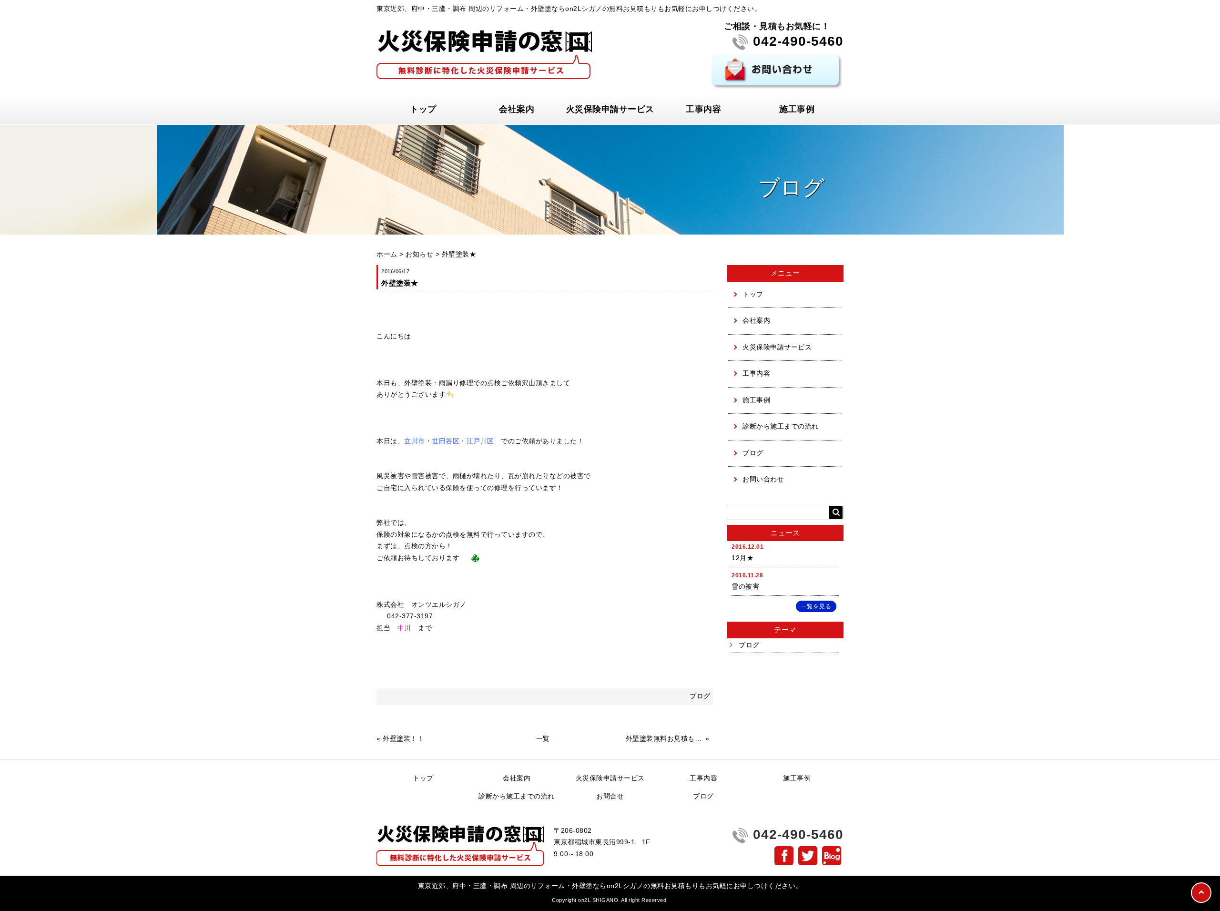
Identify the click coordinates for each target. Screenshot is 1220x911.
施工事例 (796, 109)
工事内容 (703, 109)
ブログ (752, 453)
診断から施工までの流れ (780, 426)
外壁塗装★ (459, 254)
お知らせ (419, 254)
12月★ (742, 558)
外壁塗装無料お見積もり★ (664, 738)
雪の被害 (745, 586)
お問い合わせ (763, 479)
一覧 (543, 738)
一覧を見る (816, 606)
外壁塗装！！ (403, 738)
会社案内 (516, 109)
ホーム (386, 254)
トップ (423, 109)
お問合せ (610, 796)
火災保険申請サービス (610, 109)
